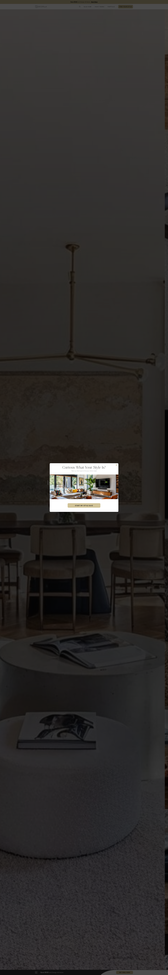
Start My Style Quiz (84, 505)
